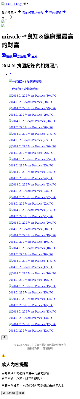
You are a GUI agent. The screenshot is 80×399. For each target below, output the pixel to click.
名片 (34, 56)
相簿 (9, 56)
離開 (21, 393)
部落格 (22, 56)
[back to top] (4, 337)
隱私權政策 (33, 348)
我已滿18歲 (9, 393)
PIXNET (27, 344)
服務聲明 (48, 348)
